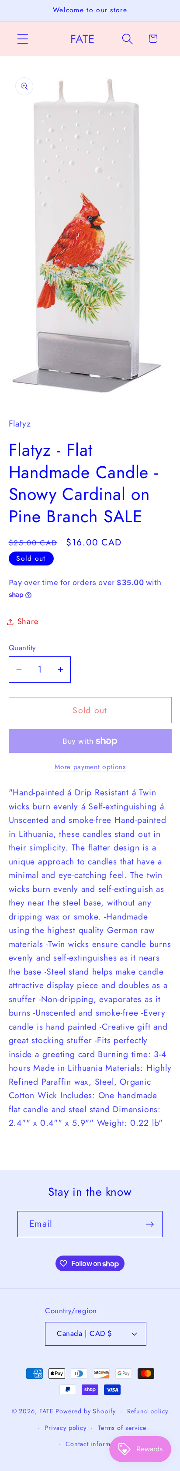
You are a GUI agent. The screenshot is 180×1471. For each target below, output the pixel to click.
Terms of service (122, 1427)
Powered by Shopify (85, 1411)
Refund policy (148, 1411)
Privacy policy (66, 1427)
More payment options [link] (90, 767)
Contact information (95, 1444)
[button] (22, 38)
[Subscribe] (149, 1224)
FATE (46, 1411)
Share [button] (27, 621)
